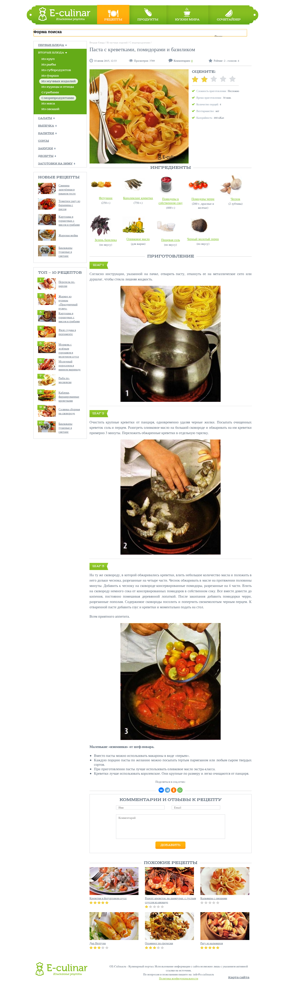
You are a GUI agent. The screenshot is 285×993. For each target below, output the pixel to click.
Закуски (45, 148)
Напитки (46, 133)
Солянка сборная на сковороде (69, 411)
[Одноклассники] (173, 790)
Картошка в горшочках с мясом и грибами (69, 221)
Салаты (45, 118)
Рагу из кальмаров (211, 943)
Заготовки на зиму (55, 163)
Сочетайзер (229, 19)
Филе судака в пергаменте (67, 332)
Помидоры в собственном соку (171, 201)
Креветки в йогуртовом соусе (108, 898)
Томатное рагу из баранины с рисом (69, 205)
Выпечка (46, 126)
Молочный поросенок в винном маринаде (70, 365)
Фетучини (105, 198)
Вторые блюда (51, 52)
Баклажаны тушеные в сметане (65, 252)
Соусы (43, 141)
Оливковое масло (138, 239)
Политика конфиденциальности (178, 978)
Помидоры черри (202, 199)
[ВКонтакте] (161, 790)
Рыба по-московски (65, 380)
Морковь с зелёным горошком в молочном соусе (69, 350)
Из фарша (50, 75)
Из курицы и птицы (57, 87)
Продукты (147, 19)
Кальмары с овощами (213, 898)
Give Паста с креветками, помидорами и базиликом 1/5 (195, 79)
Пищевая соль (170, 240)
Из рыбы (48, 64)
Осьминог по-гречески (159, 943)
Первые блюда (51, 45)
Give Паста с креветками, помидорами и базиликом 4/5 (223, 79)
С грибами (50, 92)
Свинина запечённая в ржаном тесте (67, 189)
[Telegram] (167, 790)
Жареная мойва (68, 235)
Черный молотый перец (203, 239)
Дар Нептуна (98, 943)
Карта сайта (238, 977)
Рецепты (113, 19)
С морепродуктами (57, 98)
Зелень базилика (106, 240)
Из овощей (50, 109)
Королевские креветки (138, 198)
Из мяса (48, 103)
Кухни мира (187, 19)
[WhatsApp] (180, 790)
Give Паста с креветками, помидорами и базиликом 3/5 (214, 79)
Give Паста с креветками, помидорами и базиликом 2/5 (204, 79)
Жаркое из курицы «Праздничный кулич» (68, 302)
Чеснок (235, 199)
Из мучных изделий (58, 81)
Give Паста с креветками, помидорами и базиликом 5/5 (232, 79)
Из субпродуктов (56, 70)
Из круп (48, 59)
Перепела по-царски (67, 284)
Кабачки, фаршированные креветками (69, 396)
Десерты (45, 156)
